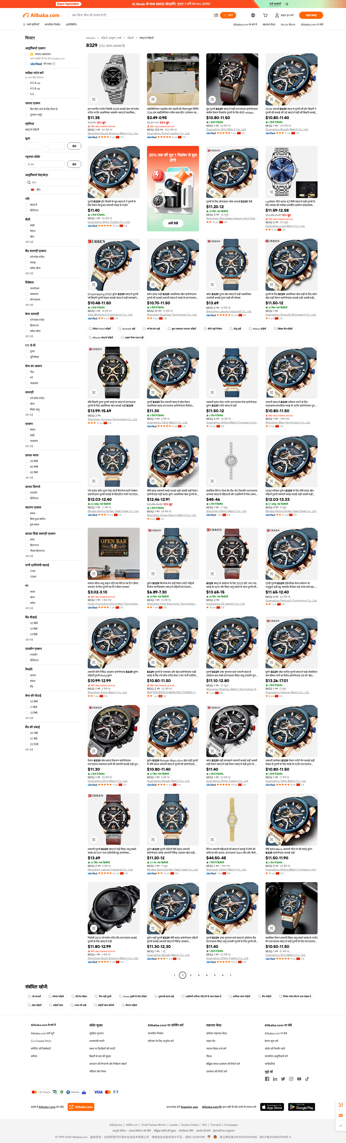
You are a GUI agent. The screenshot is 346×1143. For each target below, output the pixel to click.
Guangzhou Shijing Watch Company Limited (232, 422)
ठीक (74, 146)
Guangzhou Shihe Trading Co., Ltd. (109, 222)
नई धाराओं (36, 996)
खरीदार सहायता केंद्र (216, 1033)
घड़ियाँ (130, 37)
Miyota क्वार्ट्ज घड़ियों (103, 337)
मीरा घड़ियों (266, 996)
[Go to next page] (230, 975)
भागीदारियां (270, 1063)
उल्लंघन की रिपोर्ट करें (216, 1071)
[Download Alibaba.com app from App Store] (272, 1107)
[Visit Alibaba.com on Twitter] (283, 1078)
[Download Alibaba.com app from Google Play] (301, 1107)
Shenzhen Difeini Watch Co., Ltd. (226, 511)
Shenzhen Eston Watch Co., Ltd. (107, 692)
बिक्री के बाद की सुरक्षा (100, 1056)
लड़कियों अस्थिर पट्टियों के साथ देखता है (203, 996)
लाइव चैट (210, 1041)
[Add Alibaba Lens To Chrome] (81, 1107)
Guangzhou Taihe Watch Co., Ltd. (167, 422)
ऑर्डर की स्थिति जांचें (275, 1048)
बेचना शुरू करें (271, 1041)
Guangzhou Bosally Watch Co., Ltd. (287, 129)
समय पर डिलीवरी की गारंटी (102, 1048)
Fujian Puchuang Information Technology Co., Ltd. (114, 603)
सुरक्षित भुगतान (96, 1033)
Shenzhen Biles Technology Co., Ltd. (288, 422)
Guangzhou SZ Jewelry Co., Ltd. (225, 603)
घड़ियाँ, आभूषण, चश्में (111, 37)
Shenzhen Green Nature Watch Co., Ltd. (171, 515)
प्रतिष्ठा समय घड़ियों (241, 996)
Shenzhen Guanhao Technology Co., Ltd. (172, 314)
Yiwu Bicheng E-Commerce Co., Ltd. (110, 314)
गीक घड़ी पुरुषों (105, 996)
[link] (341, 1105)
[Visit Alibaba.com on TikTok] (307, 1078)
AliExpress (116, 1124)
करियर (34, 1056)
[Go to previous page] (174, 975)
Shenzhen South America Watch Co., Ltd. (113, 133)
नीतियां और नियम (97, 1071)
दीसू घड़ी (237, 328)
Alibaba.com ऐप (212, 1107)
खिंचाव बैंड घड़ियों (285, 328)
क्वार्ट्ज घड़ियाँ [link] (146, 37)
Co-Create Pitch (41, 1041)
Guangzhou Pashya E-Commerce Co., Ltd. (291, 600)
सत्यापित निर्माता (155, 1033)
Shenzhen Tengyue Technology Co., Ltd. (112, 419)
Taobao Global (189, 1124)
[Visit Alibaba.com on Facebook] (267, 1078)
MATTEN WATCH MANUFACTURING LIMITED (173, 692)
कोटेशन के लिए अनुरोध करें (161, 1041)
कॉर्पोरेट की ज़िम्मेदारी (41, 1048)
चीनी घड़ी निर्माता (215, 328)
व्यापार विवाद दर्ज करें (216, 1048)
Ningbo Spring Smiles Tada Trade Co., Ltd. (113, 511)
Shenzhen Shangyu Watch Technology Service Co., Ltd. (232, 689)
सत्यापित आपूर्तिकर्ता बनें (276, 1056)
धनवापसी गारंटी (96, 1041)
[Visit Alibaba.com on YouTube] (299, 1078)
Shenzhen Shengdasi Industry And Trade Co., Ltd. (232, 218)
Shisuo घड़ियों (259, 328)
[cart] (266, 15)
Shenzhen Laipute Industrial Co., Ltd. (228, 311)
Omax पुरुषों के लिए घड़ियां (135, 996)
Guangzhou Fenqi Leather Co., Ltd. (168, 133)
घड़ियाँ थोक (58, 1005)
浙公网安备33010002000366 (238, 1137)
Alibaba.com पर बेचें (276, 1033)
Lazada (173, 1124)
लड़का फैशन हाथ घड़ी (134, 337)
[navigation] (53, 507)
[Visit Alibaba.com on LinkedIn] (275, 1078)
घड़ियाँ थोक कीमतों (106, 1005)
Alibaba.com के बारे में (43, 1025)
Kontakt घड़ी (128, 328)
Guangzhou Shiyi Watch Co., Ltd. (226, 129)
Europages (231, 1124)
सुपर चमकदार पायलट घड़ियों (184, 328)
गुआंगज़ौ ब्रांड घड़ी (166, 996)
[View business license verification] (209, 1137)
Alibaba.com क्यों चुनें (42, 1033)
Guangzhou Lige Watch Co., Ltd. (285, 226)
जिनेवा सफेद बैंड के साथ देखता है (297, 996)
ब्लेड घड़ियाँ (36, 1005)
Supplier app (189, 1107)
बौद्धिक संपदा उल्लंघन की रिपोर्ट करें (223, 1063)
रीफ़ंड (209, 1056)
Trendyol (215, 1124)
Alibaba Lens (47, 1107)
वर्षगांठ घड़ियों (58, 996)
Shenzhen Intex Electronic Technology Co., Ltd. (173, 603)
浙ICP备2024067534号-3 (275, 1137)
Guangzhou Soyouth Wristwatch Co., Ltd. (291, 314)
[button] (216, 15)
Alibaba (90, 37)
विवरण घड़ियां (131, 1005)
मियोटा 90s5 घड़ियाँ (102, 328)
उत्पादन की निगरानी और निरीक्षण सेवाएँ (107, 1063)
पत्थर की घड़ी (80, 1005)
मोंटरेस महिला (81, 996)
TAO (204, 1124)
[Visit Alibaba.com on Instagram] (291, 1078)
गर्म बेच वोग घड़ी (153, 328)
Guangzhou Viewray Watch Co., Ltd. (287, 692)
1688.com (132, 1124)
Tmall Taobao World (153, 1124)
